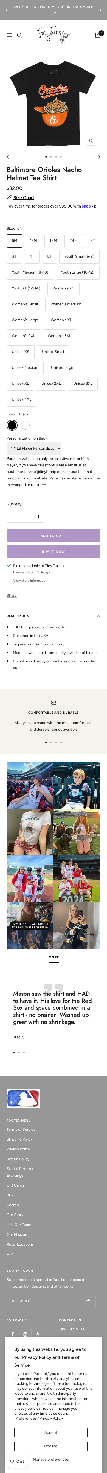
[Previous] (9, 157)
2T (93, 240)
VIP (10, 1254)
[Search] (19, 35)
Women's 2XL (23, 336)
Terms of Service (21, 1129)
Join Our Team (19, 1224)
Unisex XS (20, 351)
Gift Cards (15, 1185)
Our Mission (17, 1234)
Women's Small (25, 304)
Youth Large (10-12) (77, 272)
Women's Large (25, 320)
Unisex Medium (25, 367)
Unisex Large (62, 367)
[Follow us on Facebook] (13, 1334)
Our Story (15, 1215)
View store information (30, 580)
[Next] (98, 157)
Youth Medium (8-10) (30, 272)
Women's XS (63, 288)
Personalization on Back (27, 438)
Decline (50, 1446)
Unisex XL (20, 383)
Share (12, 595)
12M (33, 240)
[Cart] (97, 35)
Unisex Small (53, 351)
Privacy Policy (18, 1149)
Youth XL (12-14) (26, 288)
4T (32, 256)
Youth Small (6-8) (79, 256)
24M (74, 240)
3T (14, 256)
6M (14, 240)
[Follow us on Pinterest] (37, 1334)
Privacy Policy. (52, 1418)
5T (49, 256)
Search (13, 1205)
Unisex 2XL (51, 383)
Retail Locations (20, 1244)
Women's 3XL (59, 336)
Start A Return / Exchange (20, 1172)
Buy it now (53, 552)
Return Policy (18, 1159)
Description (18, 616)
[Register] (88, 1301)
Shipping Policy (20, 1139)
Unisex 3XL (82, 383)
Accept (50, 1432)
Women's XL (61, 320)
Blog (10, 1195)
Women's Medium (65, 304)
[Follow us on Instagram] (25, 1334)
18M (53, 240)
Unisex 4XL (21, 399)
